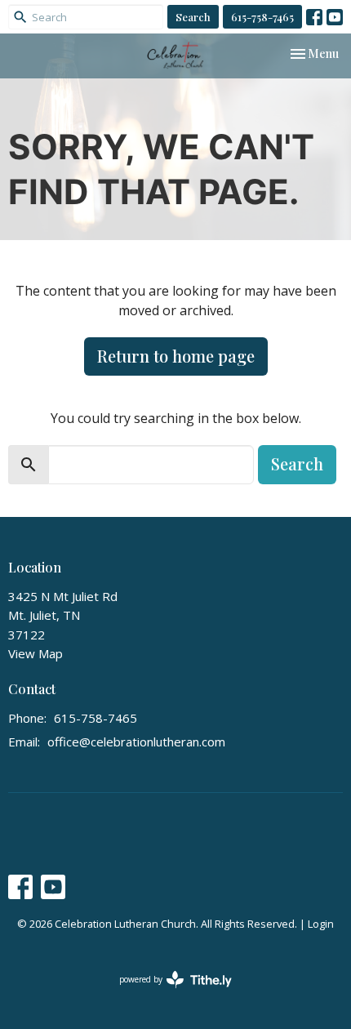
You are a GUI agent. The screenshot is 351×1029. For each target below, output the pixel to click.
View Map (35, 653)
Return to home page (176, 356)
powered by (167, 993)
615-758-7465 (262, 17)
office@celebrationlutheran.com (136, 741)
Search (193, 17)
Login (321, 923)
